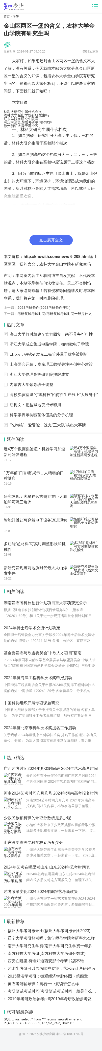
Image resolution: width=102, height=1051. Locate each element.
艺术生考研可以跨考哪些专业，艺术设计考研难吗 (51, 968)
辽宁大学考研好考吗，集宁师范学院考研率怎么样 (51, 938)
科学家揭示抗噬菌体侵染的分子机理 (41, 415)
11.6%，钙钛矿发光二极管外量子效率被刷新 (49, 354)
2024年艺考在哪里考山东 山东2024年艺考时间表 (47, 867)
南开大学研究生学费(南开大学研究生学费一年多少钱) (54, 945)
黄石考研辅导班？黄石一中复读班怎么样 (43, 983)
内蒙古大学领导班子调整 (31, 384)
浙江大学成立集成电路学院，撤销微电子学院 (49, 344)
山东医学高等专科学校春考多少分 (33, 842)
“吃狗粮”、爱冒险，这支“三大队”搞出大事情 (48, 425)
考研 (16, 16)
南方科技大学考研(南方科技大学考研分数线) (46, 953)
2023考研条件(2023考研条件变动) (44, 307)
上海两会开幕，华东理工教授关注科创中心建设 (51, 364)
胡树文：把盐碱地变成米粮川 (35, 404)
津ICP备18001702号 (69, 1034)
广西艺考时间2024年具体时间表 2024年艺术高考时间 (51, 768)
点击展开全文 (51, 240)
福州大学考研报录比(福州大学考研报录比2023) (49, 930)
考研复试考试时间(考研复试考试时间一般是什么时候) (59, 314)
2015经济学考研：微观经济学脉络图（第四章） (50, 976)
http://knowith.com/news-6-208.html (57, 256)
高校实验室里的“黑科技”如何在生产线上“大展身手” (54, 394)
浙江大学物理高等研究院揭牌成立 (39, 374)
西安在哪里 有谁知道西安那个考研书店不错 (46, 961)
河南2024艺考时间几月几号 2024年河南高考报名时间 (51, 793)
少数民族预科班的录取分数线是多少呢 (37, 817)
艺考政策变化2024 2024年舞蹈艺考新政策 (41, 891)
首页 (7, 16)
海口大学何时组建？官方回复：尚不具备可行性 (51, 334)
